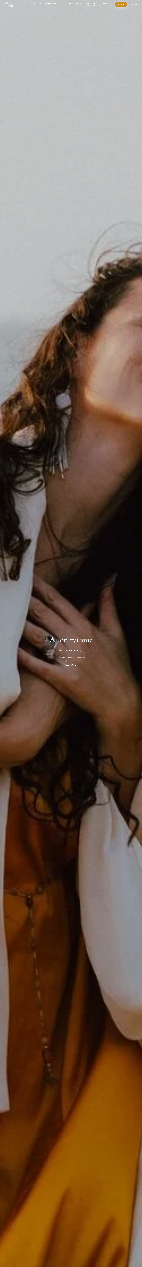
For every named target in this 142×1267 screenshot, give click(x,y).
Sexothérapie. (93, 3)
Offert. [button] (107, 3)
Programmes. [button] (76, 3)
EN (131, 4)
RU (136, 4)
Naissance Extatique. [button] (55, 3)
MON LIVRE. (35, 3)
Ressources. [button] (106, 5)
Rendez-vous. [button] (90, 5)
